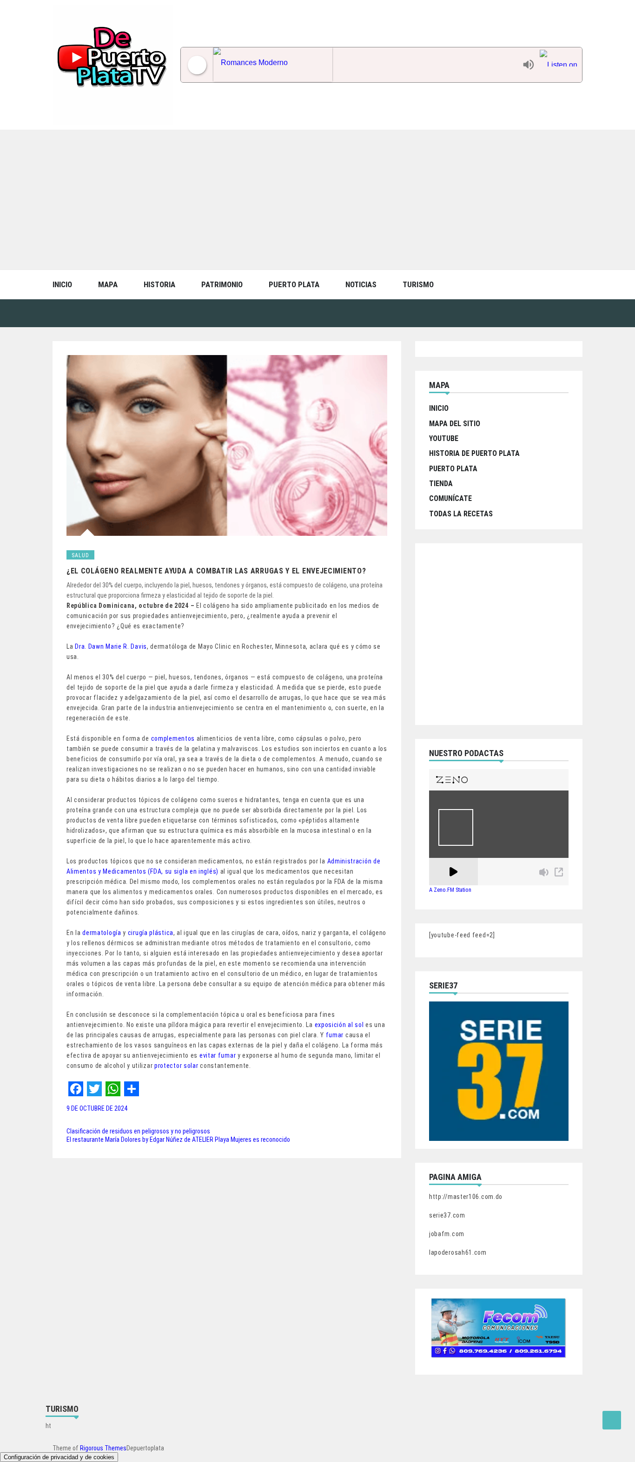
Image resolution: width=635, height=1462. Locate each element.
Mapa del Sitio (454, 423)
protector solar (176, 1065)
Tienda (441, 483)
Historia (159, 284)
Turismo (418, 284)
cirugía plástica (150, 932)
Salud (80, 555)
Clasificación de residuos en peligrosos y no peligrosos (138, 1131)
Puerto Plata (294, 284)
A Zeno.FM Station (450, 890)
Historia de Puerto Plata (474, 453)
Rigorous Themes (103, 1448)
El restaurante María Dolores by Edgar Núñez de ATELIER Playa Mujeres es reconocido (178, 1139)
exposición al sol (339, 1024)
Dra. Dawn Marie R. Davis (111, 646)
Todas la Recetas (461, 513)
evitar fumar (217, 1055)
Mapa (108, 284)
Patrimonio (222, 284)
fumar (335, 1035)
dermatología (101, 932)
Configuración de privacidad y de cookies (59, 1457)
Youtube (443, 438)
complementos (173, 738)
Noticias (361, 284)
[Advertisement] (317, 199)
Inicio (62, 284)
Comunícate (450, 498)
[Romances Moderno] (365, 65)
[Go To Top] (611, 1420)
